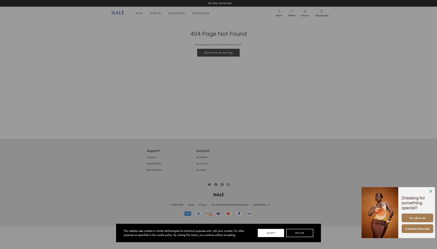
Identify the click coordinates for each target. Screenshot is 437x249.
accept (271, 233)
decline (299, 233)
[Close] (431, 191)
